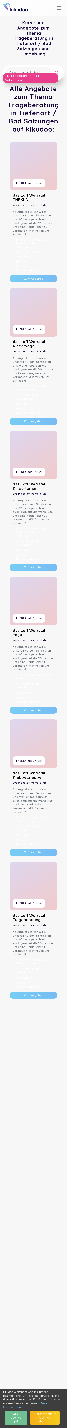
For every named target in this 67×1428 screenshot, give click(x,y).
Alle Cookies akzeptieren (16, 1418)
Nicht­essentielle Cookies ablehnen (45, 1418)
